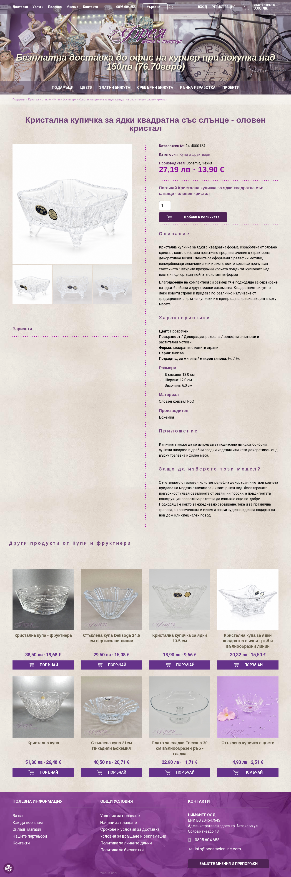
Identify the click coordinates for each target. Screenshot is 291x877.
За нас (19, 815)
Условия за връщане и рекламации (133, 836)
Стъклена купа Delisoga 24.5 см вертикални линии (111, 638)
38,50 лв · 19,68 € (43, 654)
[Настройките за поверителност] (8, 868)
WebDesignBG (110, 873)
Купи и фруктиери (64, 99)
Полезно (55, 7)
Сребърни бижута (155, 87)
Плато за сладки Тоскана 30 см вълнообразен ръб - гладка (180, 748)
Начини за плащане (118, 822)
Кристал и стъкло (39, 99)
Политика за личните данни (126, 843)
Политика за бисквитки (122, 849)
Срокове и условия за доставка (130, 829)
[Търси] (171, 6)
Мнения (72, 7)
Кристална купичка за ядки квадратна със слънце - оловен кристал (123, 99)
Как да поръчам (28, 822)
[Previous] (5, 47)
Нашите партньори (30, 836)
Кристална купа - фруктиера (43, 635)
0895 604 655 (126, 7)
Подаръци (62, 87)
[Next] (285, 47)
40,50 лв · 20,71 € (111, 762)
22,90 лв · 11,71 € (180, 762)
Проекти (230, 87)
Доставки (20, 7)
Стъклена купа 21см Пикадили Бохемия (111, 746)
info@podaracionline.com (218, 848)
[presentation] (20, 199)
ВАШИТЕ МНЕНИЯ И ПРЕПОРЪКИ (228, 864)
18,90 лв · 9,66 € (179, 654)
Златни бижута (114, 87)
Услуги (38, 7)
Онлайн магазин (28, 829)
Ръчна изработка (198, 87)
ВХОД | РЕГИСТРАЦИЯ (216, 7)
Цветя (86, 87)
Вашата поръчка (264, 6)
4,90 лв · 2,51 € (247, 762)
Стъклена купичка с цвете (247, 743)
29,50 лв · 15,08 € (111, 654)
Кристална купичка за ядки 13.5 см (179, 638)
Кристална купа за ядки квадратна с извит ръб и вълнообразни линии (248, 641)
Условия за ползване (120, 815)
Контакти (90, 7)
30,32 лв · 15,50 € (248, 654)
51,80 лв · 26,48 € (43, 762)
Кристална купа (43, 743)
